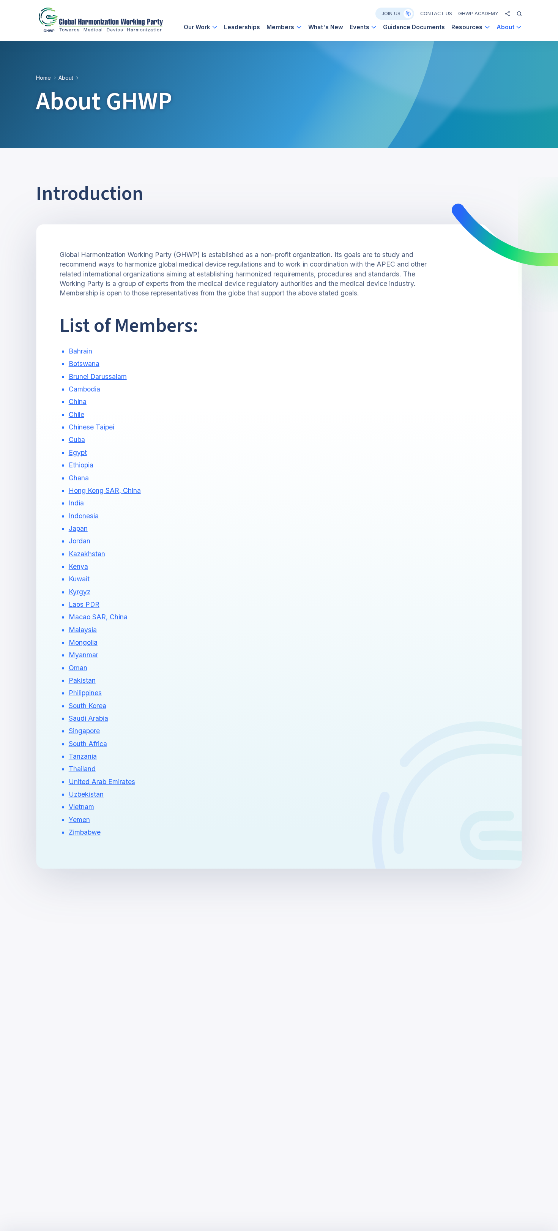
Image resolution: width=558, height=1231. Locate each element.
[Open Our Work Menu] (215, 27)
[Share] (507, 14)
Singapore (84, 731)
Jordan (79, 541)
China (78, 402)
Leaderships (242, 27)
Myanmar (83, 655)
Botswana (84, 364)
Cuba (77, 439)
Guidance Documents (414, 27)
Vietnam (81, 807)
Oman (78, 668)
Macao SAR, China (98, 617)
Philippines (85, 693)
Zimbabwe (85, 832)
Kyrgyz (79, 592)
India (76, 503)
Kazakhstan (87, 554)
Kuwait (79, 579)
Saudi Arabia (88, 718)
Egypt (78, 452)
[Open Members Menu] (299, 27)
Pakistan (82, 680)
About (65, 77)
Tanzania (83, 756)
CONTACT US (436, 13)
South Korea (87, 706)
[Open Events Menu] (374, 27)
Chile (76, 414)
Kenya (78, 566)
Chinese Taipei (91, 427)
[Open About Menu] (519, 27)
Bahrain (80, 351)
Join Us (390, 13)
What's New (325, 27)
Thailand (82, 769)
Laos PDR (84, 604)
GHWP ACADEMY (478, 13)
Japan (78, 528)
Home (43, 77)
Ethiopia (81, 465)
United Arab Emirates (102, 782)
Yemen (79, 820)
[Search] (519, 13)
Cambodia (84, 389)
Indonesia (84, 516)
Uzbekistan (86, 794)
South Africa (88, 744)
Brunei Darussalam (98, 376)
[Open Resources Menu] (487, 27)
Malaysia (83, 630)
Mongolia (83, 642)
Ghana (79, 478)
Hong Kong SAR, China (105, 490)
